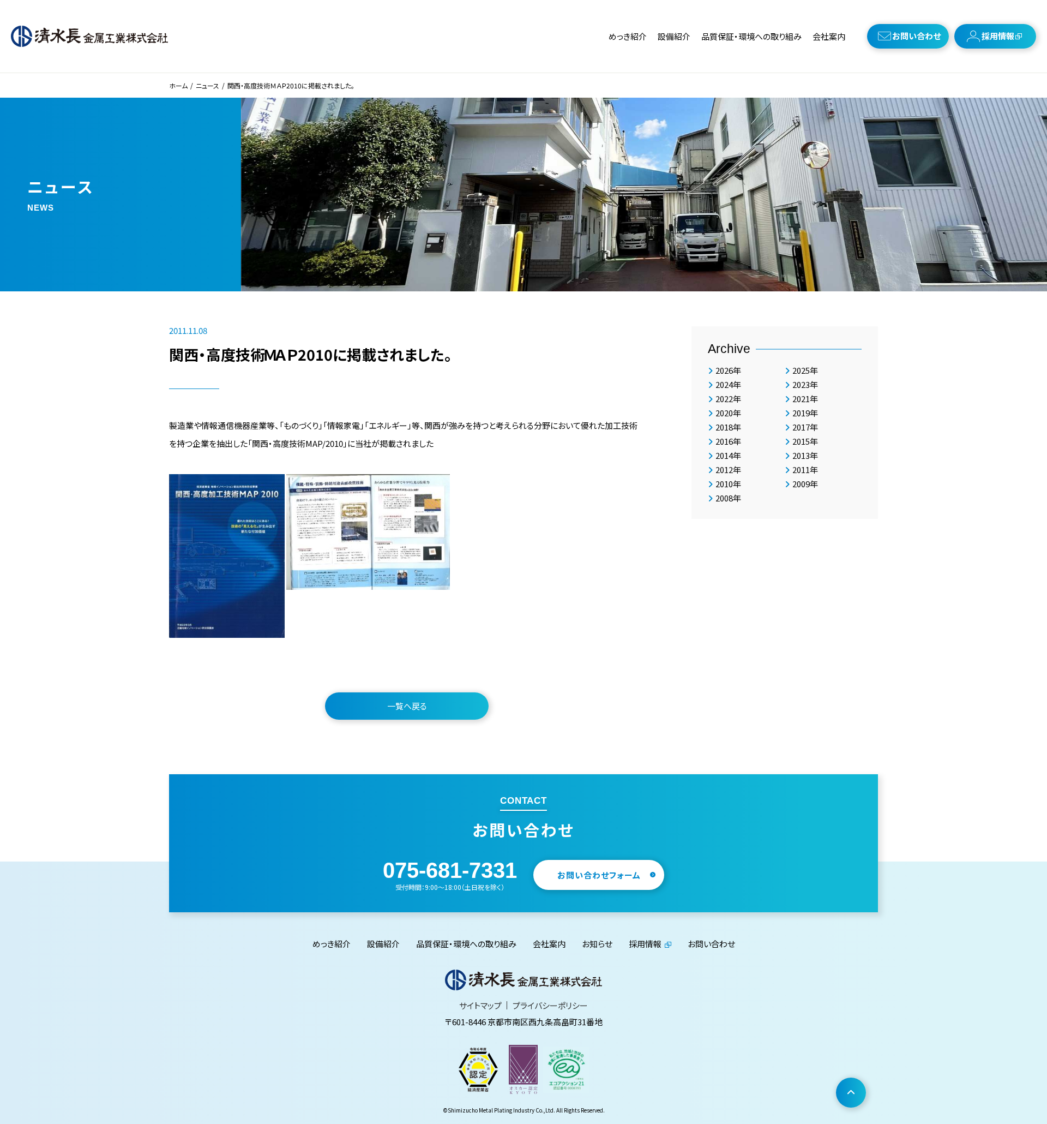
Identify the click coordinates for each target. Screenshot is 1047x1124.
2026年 (728, 370)
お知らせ (597, 943)
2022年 (728, 398)
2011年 (805, 469)
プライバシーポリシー (550, 1005)
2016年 (728, 441)
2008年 (728, 498)
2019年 (805, 412)
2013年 (805, 455)
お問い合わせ (916, 35)
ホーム (178, 85)
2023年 (805, 384)
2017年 (805, 427)
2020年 (728, 412)
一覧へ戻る (407, 706)
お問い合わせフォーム (599, 875)
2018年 (728, 427)
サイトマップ (480, 1005)
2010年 (728, 483)
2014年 (728, 455)
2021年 (805, 398)
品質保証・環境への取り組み (751, 36)
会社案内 (829, 36)
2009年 (805, 483)
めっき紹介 (628, 36)
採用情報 (998, 35)
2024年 (728, 384)
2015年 (805, 441)
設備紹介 (674, 36)
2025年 (805, 370)
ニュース (207, 85)
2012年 (728, 469)
